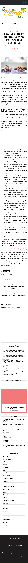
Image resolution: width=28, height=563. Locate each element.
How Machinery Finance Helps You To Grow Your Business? (13, 420)
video (4, 522)
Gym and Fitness (7, 478)
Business (20, 45)
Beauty (4, 456)
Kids (4, 492)
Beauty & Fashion (6, 427)
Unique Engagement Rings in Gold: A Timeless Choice (14, 430)
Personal (5, 503)
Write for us (16, 538)
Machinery (6, 271)
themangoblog (10, 45)
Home (9, 538)
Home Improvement (14, 410)
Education (5, 467)
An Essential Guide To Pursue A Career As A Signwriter (13, 441)
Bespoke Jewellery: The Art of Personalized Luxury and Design (13, 425)
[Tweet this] (13, 48)
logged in (10, 307)
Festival (4, 470)
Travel (4, 517)
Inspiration (5, 489)
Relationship (6, 508)
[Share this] (11, 48)
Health (4, 481)
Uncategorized (6, 519)
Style (4, 511)
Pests (4, 506)
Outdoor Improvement (8, 500)
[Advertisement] (14, 327)
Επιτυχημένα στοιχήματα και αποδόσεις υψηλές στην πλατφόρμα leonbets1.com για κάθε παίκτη (14, 350)
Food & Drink (6, 475)
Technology (6, 514)
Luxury (4, 497)
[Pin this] (17, 48)
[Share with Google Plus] (15, 48)
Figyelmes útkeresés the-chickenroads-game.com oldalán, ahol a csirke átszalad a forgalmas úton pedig (13, 361)
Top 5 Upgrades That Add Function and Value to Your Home (14, 446)
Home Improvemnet (8, 486)
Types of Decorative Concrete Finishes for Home (13, 435)
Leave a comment (9, 277)
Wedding (5, 525)
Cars (4, 464)
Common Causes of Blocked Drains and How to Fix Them (14, 408)
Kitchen (4, 495)
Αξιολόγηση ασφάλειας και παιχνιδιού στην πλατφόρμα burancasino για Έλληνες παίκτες (13, 367)
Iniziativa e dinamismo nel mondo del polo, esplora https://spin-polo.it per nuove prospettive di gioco (13, 373)
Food (4, 473)
